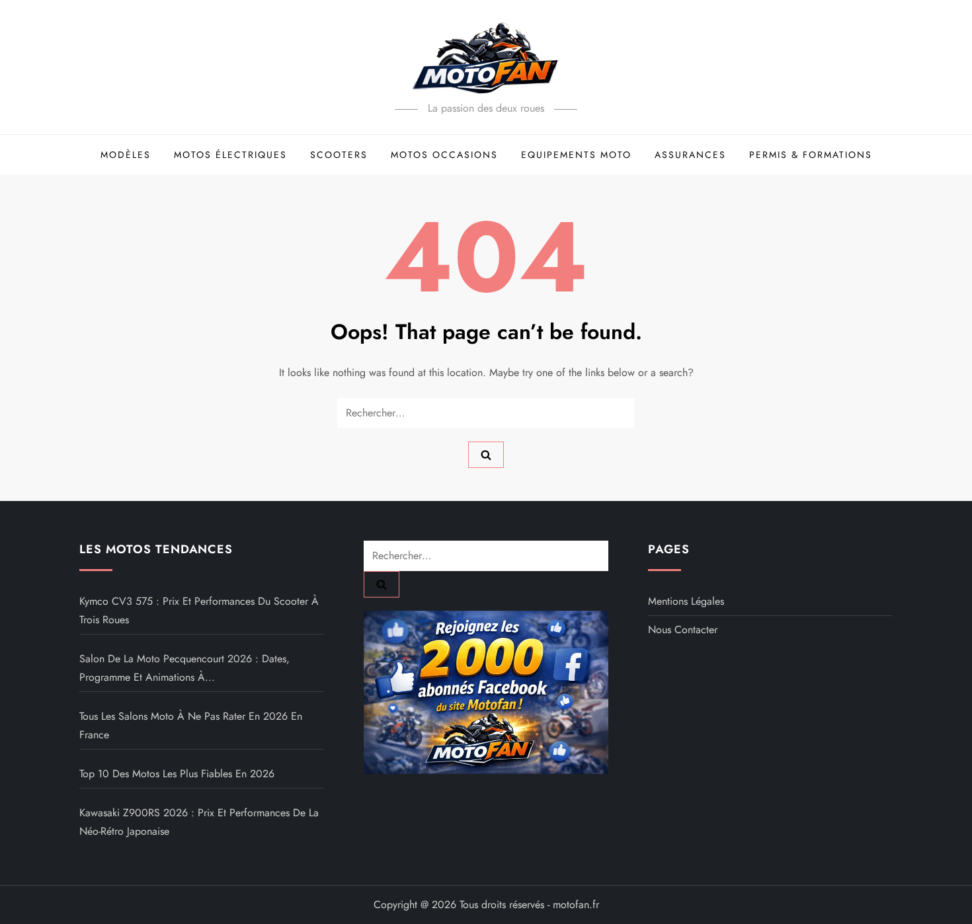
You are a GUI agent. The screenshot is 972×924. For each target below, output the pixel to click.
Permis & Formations (810, 154)
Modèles (126, 154)
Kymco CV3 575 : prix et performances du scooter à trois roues (199, 610)
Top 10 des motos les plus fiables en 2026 (176, 773)
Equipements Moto (576, 154)
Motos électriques (230, 154)
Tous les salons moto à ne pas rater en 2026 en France (190, 725)
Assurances (690, 154)
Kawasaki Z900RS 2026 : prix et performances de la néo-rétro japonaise (199, 822)
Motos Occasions (444, 154)
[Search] (486, 455)
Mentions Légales (686, 601)
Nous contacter (682, 629)
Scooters (339, 154)
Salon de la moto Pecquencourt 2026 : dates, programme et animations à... (184, 668)
